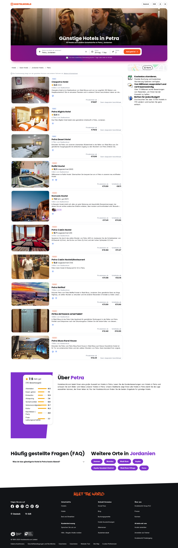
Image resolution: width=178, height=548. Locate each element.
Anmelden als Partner (142, 533)
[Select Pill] (160, 4)
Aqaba (138, 461)
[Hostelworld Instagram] (22, 506)
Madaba (110, 461)
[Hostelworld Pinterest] (32, 506)
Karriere (137, 516)
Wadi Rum (124, 461)
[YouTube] (27, 506)
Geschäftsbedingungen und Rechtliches (42, 544)
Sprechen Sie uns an (68, 527)
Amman (97, 461)
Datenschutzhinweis (17, 544)
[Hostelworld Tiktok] (37, 506)
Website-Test (85, 544)
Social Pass (102, 506)
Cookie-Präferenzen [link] (109, 544)
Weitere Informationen (71, 73)
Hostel (54, 163)
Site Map (96, 544)
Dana (144, 468)
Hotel (54, 79)
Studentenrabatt (103, 533)
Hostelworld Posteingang (143, 538)
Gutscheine (62, 544)
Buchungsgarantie (104, 516)
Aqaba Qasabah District (104, 468)
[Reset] (86, 51)
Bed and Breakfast (67, 516)
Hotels (63, 511)
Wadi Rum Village (127, 468)
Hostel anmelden (140, 527)
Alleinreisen (102, 527)
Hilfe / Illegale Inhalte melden (71, 533)
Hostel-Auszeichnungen (106, 522)
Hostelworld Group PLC (143, 506)
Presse (137, 511)
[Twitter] (17, 506)
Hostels (63, 506)
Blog (99, 511)
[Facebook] (12, 506)
